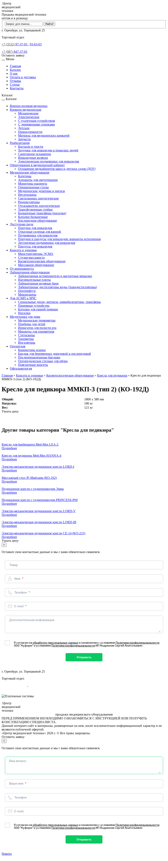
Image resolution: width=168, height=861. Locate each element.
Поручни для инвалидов (35, 228)
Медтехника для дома (25, 316)
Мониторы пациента (32, 183)
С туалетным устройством (36, 120)
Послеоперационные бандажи (39, 357)
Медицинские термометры (37, 320)
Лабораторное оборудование (30, 272)
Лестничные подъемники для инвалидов (46, 242)
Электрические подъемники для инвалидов (48, 161)
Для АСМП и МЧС (23, 298)
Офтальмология (21, 368)
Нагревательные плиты (34, 279)
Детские (24, 128)
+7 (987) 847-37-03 (14, 689)
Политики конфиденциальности (137, 642)
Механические (28, 113)
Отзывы (15, 81)
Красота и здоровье (23, 250)
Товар (13, 565)
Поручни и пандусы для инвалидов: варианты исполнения (59, 239)
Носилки (24, 313)
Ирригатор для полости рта (37, 328)
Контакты (17, 88)
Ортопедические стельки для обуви (43, 361)
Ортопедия (17, 346)
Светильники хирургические (38, 198)
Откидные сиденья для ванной (39, 231)
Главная (15, 66)
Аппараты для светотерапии (38, 180)
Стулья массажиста (31, 257)
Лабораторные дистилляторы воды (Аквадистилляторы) (57, 287)
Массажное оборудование (36, 265)
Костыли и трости (30, 146)
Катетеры (24, 176)
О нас (14, 73)
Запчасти (24, 139)
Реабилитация (20, 143)
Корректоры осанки (32, 350)
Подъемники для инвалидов (38, 235)
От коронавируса (22, 268)
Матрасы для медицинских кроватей (43, 135)
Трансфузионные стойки (35, 209)
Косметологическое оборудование (42, 261)
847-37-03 (14, 51)
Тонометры (26, 339)
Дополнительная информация (31, 620)
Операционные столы (33, 187)
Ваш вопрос (18, 761)
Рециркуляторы (29, 202)
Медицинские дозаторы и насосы (41, 191)
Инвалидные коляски (33, 157)
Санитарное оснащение (34, 154)
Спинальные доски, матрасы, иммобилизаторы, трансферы (59, 302)
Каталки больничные (33, 217)
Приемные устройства (33, 305)
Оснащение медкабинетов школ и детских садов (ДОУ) (56, 169)
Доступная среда (21, 224)
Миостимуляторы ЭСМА (35, 254)
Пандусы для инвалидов (35, 246)
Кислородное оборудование (37, 220)
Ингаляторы (26, 342)
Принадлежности (30, 132)
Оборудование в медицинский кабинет (37, 165)
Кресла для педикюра (112, 375)
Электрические (28, 117)
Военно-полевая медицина (28, 106)
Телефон (20, 592)
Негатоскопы (27, 194)
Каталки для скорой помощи (38, 309)
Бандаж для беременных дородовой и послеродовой (54, 353)
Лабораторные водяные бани (38, 283)
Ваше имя (16, 783)
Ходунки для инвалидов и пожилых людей (48, 150)
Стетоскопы (26, 335)
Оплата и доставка (23, 77)
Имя (17, 578)
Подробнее (9, 448)
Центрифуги (27, 291)
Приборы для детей (31, 324)
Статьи (15, 84)
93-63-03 (36, 44)
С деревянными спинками (36, 124)
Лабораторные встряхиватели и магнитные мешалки (55, 276)
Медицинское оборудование (29, 172)
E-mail (19, 606)
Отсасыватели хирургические (39, 205)
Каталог (15, 69)
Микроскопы (27, 294)
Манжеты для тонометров (36, 331)
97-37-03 (15, 44)
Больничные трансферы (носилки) (42, 213)
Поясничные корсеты (33, 365)
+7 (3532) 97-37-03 (14, 685)
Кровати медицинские (25, 109)
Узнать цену (10, 411)
